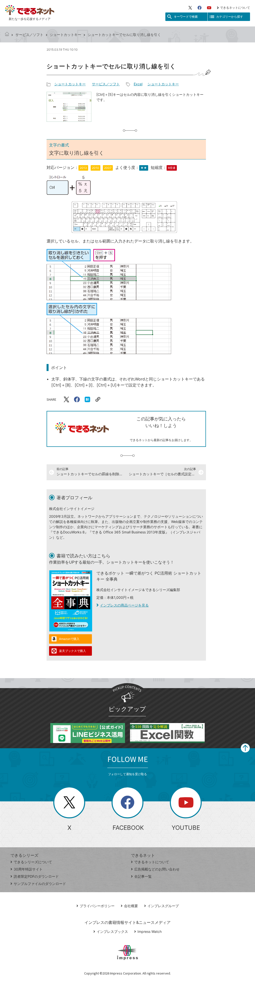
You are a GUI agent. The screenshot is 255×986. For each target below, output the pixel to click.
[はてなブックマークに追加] (87, 399)
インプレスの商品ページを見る (124, 605)
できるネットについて (235, 7)
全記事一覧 (143, 876)
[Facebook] (199, 7)
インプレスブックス (112, 931)
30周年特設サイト (28, 869)
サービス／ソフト (29, 34)
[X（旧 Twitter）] (190, 7)
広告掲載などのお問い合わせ (157, 869)
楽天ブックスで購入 (72, 651)
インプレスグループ (163, 906)
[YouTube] (209, 7)
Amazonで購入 (69, 639)
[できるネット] (7, 34)
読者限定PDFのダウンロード (36, 876)
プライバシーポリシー (97, 906)
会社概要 (131, 906)
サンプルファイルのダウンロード (40, 883)
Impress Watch (149, 931)
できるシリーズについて (33, 862)
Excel (138, 84)
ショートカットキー (65, 34)
